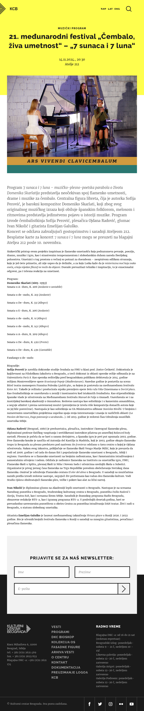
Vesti (56, 627)
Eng (117, 9)
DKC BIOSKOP (62, 637)
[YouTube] (132, 704)
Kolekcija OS (63, 642)
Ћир (103, 9)
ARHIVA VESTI (62, 652)
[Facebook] (89, 704)
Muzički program (72, 28)
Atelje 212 (72, 64)
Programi (60, 632)
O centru (60, 657)
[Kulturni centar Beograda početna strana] (9, 8)
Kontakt (59, 662)
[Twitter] (100, 704)
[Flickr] (121, 704)
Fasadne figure (65, 647)
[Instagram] (111, 704)
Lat (110, 9)
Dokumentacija (65, 667)
